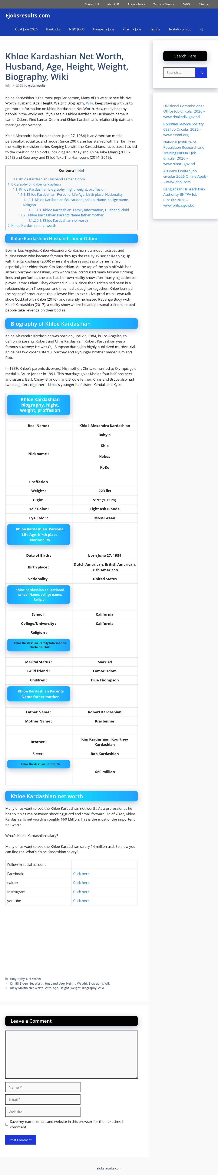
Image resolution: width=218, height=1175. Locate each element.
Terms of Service (163, 4)
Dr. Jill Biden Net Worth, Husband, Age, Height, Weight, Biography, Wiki (60, 983)
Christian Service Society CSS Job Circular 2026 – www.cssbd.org (183, 129)
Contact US (92, 4)
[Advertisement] (71, 940)
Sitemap (204, 4)
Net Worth (33, 979)
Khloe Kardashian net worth (58, 220)
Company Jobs (103, 29)
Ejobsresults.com (27, 15)
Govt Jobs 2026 (26, 29)
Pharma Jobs (132, 29)
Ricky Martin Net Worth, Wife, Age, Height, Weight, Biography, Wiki (57, 988)
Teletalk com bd (180, 29)
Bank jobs (53, 29)
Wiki (89, 103)
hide (79, 170)
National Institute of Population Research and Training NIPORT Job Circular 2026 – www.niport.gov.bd (183, 153)
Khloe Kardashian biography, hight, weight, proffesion (59, 189)
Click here (81, 873)
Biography (17, 979)
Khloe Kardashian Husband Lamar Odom (49, 179)
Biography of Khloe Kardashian (34, 184)
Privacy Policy (136, 4)
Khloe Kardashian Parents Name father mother (61, 215)
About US (113, 4)
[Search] (201, 72)
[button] (201, 29)
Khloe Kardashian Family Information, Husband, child (78, 210)
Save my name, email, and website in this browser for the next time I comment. (66, 1124)
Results (155, 29)
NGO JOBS (77, 29)
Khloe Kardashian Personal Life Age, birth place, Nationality (70, 194)
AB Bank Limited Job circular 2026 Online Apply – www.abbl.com (185, 176)
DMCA (187, 4)
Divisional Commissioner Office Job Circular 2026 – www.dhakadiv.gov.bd (184, 111)
